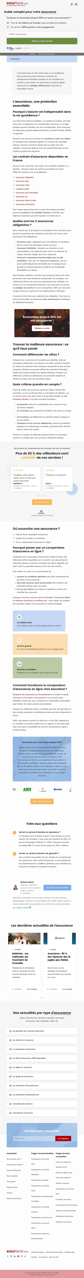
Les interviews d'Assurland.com (25, 1085)
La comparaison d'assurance (23, 1049)
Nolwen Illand (26, 882)
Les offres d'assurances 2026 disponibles (29, 1058)
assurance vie (21, 196)
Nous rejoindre (12, 1176)
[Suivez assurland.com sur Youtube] (18, 1256)
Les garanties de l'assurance (66, 1205)
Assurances (11, 1181)
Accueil (32, 54)
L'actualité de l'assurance (22, 1113)
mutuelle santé (22, 189)
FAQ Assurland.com (14, 1198)
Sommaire (15, 59)
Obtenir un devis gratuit (42, 41)
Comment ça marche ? (15, 1165)
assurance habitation (24, 177)
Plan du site (53, 1257)
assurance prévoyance (25, 204)
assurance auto (22, 181)
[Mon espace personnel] (72, 4)
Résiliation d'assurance (64, 1216)
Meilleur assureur (62, 1183)
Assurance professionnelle (66, 1211)
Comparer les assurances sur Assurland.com (32, 694)
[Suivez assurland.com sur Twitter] (11, 1256)
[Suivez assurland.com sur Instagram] (22, 1256)
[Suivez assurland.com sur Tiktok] (25, 1256)
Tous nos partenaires (42, 801)
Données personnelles (54, 1252)
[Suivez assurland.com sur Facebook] (8, 1256)
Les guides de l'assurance (22, 1076)
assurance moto (22, 185)
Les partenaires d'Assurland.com (25, 1094)
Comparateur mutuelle (39, 1180)
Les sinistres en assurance (23, 1040)
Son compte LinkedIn (21, 907)
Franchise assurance (63, 1199)
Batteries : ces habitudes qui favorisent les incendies (20, 958)
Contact (9, 1193)
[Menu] (76, 4)
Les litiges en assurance (22, 1067)
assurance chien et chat (26, 200)
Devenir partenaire (14, 1170)
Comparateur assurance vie (41, 1217)
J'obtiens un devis (42, 328)
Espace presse (12, 1187)
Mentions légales (37, 1252)
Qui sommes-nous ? (14, 1159)
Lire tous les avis (42, 502)
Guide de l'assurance (64, 1222)
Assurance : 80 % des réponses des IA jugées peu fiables (59, 957)
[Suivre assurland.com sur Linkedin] (15, 1256)
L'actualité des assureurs (22, 1104)
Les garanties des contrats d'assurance (28, 1031)
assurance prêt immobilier (27, 192)
